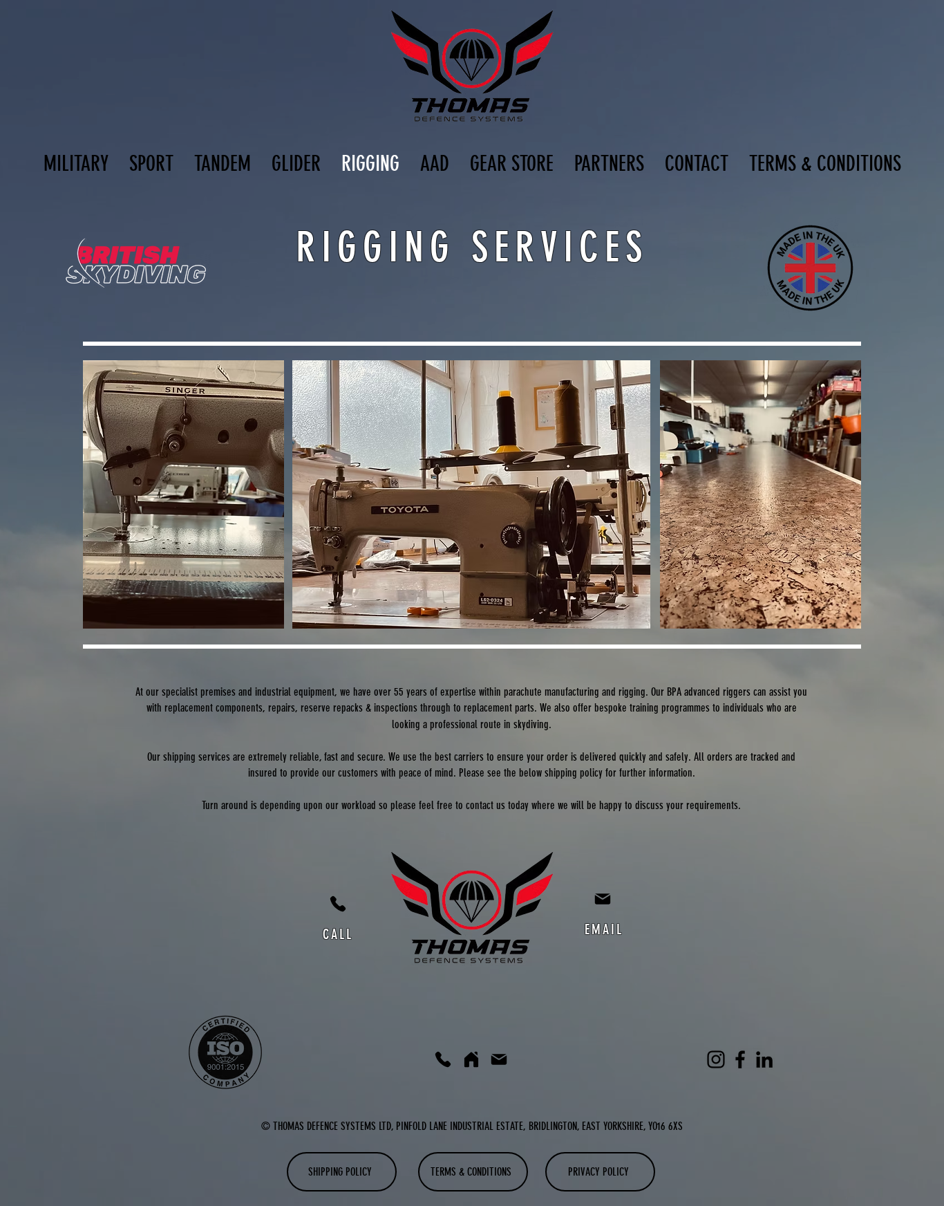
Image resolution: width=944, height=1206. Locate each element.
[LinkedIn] (764, 1059)
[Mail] (602, 898)
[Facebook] (740, 1059)
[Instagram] (716, 1059)
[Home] (471, 1059)
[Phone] (338, 903)
